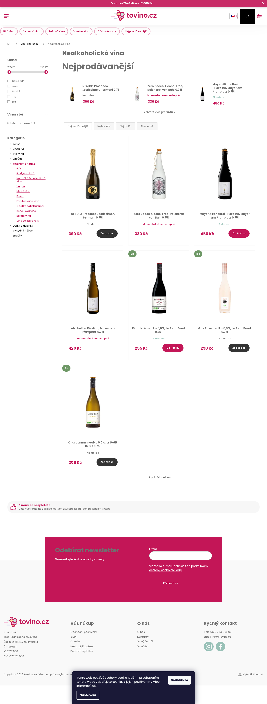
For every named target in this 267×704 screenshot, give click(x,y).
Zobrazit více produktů (158, 112)
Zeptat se (107, 233)
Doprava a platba (81, 651)
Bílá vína (8, 31)
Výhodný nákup (23, 230)
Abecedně (147, 126)
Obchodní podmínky (83, 632)
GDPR (73, 637)
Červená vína (31, 31)
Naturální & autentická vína (31, 180)
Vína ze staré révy (28, 221)
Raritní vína (24, 216)
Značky (17, 235)
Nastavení (88, 695)
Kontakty (143, 637)
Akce (15, 86)
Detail (173, 235)
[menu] (5, 14)
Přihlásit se (170, 583)
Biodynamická (25, 173)
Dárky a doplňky (23, 226)
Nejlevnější (103, 126)
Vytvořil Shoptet (253, 674)
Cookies (75, 641)
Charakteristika (24, 164)
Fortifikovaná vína (28, 201)
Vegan (21, 186)
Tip (14, 96)
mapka (10, 646)
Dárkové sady (107, 31)
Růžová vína (57, 31)
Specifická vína (26, 211)
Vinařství (18, 149)
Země (16, 144)
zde (94, 686)
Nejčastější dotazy (82, 646)
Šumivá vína (81, 31)
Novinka (17, 91)
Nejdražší (125, 126)
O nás (141, 632)
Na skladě (18, 81)
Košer (20, 196)
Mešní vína (23, 191)
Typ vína (18, 154)
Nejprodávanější (136, 31)
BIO (19, 168)
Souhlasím (179, 680)
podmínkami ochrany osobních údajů (178, 568)
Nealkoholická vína (30, 206)
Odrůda (18, 159)
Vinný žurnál (145, 641)
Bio (14, 102)
